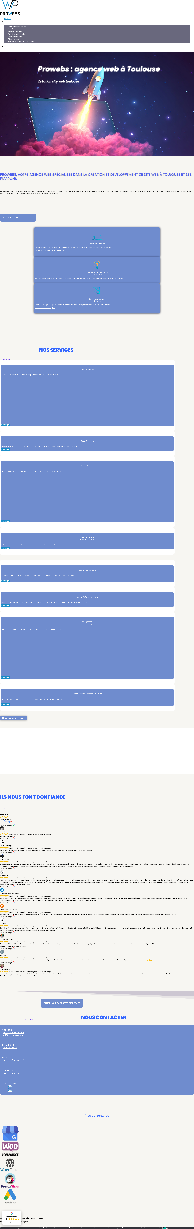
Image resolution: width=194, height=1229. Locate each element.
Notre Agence (10, 21)
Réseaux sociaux (15, 39)
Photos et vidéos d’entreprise (21, 41)
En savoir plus (5, 425)
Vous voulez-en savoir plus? (45, 308)
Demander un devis (13, 718)
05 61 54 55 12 (10, 1048)
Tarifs (6, 46)
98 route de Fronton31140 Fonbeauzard (13, 1034)
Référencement (15, 31)
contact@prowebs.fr (13, 1060)
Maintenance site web (18, 29)
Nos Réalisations (11, 44)
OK (164, 1228)
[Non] (167, 1228)
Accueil (7, 19)
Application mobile (16, 34)
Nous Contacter (11, 49)
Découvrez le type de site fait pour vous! (49, 250)
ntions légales (22, 1222)
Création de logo (15, 36)
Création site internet (17, 26)
